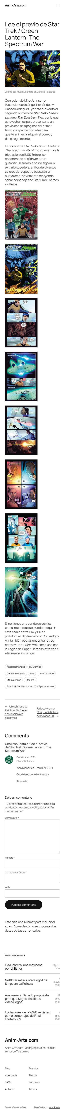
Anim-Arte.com (15, 5)
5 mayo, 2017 (57, 982)
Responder (22, 781)
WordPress (54, 1107)
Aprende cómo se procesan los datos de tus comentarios (30, 928)
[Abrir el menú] (58, 5)
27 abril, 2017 (57, 998)
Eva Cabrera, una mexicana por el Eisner (23, 966)
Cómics (41, 91)
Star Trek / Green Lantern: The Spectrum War (30, 686)
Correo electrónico (15, 872)
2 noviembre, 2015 (25, 757)
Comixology (51, 636)
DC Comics (35, 666)
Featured (50, 91)
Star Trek (30, 679)
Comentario (12, 817)
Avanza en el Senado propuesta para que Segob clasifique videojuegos (27, 998)
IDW (32, 673)
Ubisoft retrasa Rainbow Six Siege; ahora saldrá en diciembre (16, 712)
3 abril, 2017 (57, 1015)
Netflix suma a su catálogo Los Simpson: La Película (26, 981)
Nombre (10, 857)
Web (7, 887)
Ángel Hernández (16, 666)
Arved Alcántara (25, 91)
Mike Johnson (14, 679)
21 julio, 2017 (56, 966)
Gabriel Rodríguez (16, 673)
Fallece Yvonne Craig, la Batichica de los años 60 (47, 712)
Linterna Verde (46, 673)
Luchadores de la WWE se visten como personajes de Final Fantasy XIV (27, 1016)
